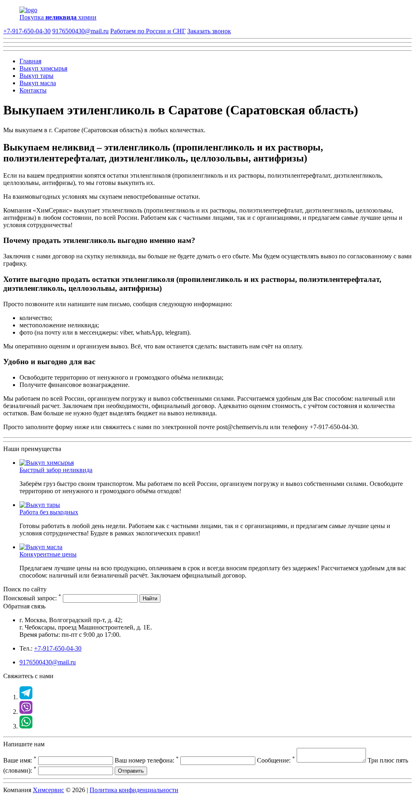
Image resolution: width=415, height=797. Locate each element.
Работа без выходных (48, 512)
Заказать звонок (209, 31)
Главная (30, 61)
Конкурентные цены (48, 554)
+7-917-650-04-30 (27, 31)
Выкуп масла (37, 82)
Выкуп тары (36, 75)
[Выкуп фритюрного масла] (40, 547)
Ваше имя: (19, 760)
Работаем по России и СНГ (148, 31)
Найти (150, 598)
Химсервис (48, 789)
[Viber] (25, 711)
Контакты (33, 90)
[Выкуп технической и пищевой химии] (46, 462)
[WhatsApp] (25, 726)
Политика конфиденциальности (134, 789)
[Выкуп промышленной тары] (39, 504)
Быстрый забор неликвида (55, 469)
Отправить (131, 771)
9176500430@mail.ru (80, 31)
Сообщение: (276, 760)
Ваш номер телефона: (147, 760)
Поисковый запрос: (32, 598)
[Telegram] (25, 697)
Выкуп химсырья (43, 68)
